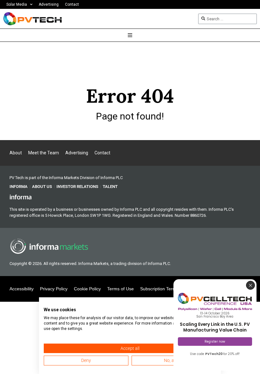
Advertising (49, 4)
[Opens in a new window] (21, 196)
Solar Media (16, 4)
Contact (72, 4)
